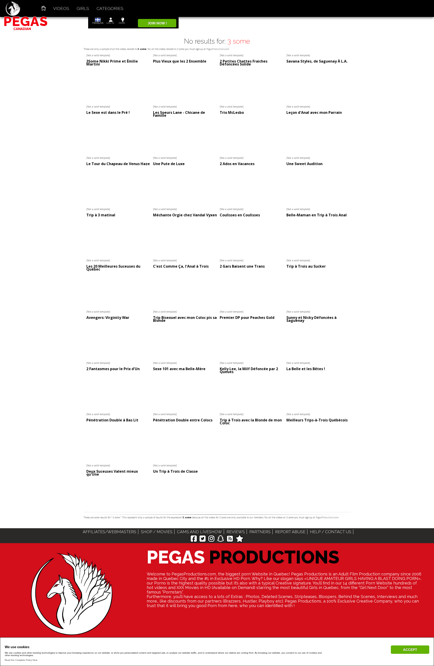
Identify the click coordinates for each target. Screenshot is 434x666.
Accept (410, 650)
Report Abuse (290, 531)
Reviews (235, 531)
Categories (110, 8)
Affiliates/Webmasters (109, 531)
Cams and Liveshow (199, 531)
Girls (83, 8)
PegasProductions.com (217, 49)
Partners (260, 531)
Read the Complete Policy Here (21, 660)
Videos (61, 8)
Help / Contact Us (330, 531)
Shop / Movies (156, 531)
